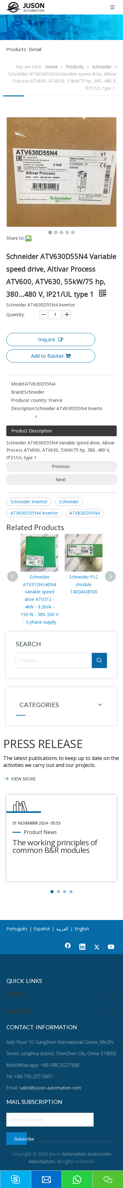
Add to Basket (47, 355)
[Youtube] (111, 947)
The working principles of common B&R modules (55, 846)
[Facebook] (68, 947)
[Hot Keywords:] (99, 660)
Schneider (69, 502)
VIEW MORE (23, 779)
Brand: (17, 392)
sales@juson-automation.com (50, 1088)
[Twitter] (97, 947)
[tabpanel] (61, 838)
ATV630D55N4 (84, 513)
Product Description (31, 431)
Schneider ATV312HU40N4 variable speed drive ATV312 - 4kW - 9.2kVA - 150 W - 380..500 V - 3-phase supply (39, 599)
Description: (23, 408)
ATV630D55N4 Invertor (34, 513)
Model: (18, 384)
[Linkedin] (82, 947)
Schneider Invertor (29, 502)
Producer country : (30, 400)
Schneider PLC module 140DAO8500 (83, 584)
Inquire (46, 339)
